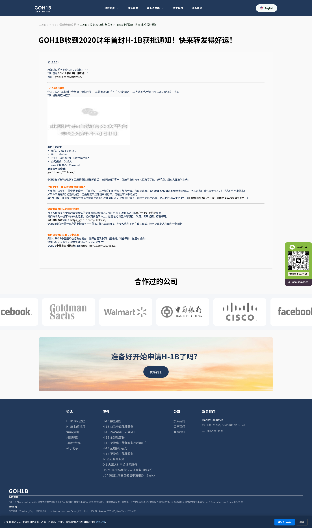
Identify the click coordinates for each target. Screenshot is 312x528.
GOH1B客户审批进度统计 (72, 73)
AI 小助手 (72, 448)
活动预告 (133, 8)
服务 (106, 411)
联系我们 (197, 8)
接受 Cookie (284, 522)
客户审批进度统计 (146, 212)
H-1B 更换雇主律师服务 (118, 453)
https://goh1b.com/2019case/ (88, 220)
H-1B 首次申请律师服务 (118, 426)
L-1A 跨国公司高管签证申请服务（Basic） (130, 475)
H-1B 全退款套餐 (114, 437)
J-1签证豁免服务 (113, 459)
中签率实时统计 (65, 245)
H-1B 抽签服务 (112, 421)
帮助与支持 (153, 8)
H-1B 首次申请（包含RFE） (120, 432)
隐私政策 (100, 522)
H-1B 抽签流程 (75, 426)
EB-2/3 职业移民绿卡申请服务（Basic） (128, 470)
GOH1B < (45, 24)
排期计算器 (73, 443)
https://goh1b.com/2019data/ (98, 245)
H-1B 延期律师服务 (115, 448)
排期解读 (72, 437)
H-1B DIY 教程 (75, 421)
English (269, 8)
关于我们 (178, 8)
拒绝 (302, 522)
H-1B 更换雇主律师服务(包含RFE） (125, 443)
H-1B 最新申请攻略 (64, 24)
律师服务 (110, 8)
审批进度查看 (55, 220)
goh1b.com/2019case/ (68, 77)
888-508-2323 (215, 431)
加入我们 (179, 421)
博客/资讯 (72, 432)
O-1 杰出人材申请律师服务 (120, 464)
